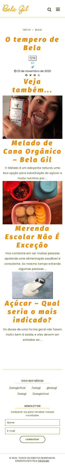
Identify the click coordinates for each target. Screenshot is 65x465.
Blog (38, 29)
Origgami (43, 460)
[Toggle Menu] (58, 9)
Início (27, 29)
